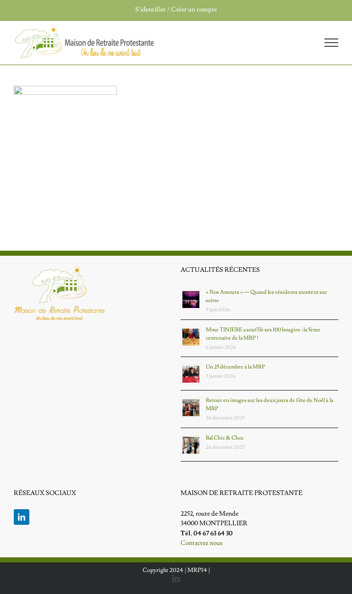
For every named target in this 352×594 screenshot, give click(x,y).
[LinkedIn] (21, 517)
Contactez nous (202, 543)
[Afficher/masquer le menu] (331, 42)
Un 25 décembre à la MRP (235, 366)
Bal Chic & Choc (225, 437)
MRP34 (197, 570)
